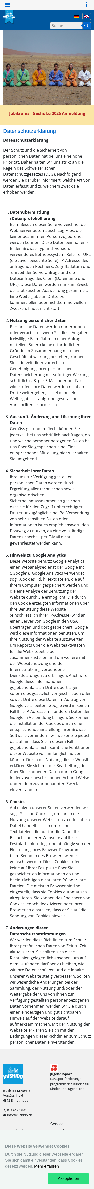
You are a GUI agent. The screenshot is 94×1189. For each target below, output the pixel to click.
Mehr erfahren (46, 1166)
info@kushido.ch (19, 1115)
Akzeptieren (68, 1178)
